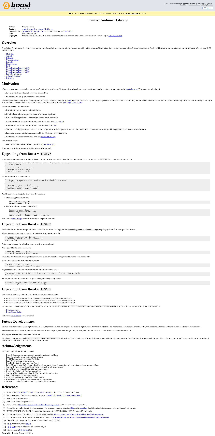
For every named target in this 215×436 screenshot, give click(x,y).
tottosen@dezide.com (45, 29)
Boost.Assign (17, 219)
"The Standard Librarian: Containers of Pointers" (34, 392)
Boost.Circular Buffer (14, 312)
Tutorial (9, 56)
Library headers (11, 64)
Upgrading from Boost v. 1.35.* (17, 72)
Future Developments (14, 74)
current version (131, 13)
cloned (69, 100)
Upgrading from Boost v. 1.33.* (17, 68)
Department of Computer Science (34, 31)
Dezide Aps (68, 31)
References (10, 78)
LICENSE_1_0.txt (115, 36)
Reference (9, 58)
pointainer (83, 408)
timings (28, 424)
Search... (208, 8)
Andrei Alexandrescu (194, 4)
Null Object (23, 430)
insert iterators (16, 316)
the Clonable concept (48, 137)
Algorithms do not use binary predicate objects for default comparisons (78, 414)
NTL (72, 408)
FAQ (8, 66)
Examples (9, 62)
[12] (61, 121)
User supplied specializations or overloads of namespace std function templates (81, 417)
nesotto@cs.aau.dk (28, 29)
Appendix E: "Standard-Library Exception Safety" (64, 395)
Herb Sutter (183, 4)
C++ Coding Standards (207, 4)
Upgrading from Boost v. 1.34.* (17, 70)
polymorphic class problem (72, 102)
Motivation (10, 54)
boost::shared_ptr (132, 89)
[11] (55, 121)
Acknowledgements (13, 76)
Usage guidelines (12, 60)
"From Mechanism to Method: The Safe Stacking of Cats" (38, 405)
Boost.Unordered (12, 310)
